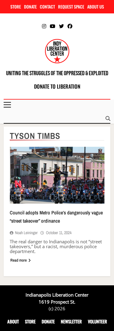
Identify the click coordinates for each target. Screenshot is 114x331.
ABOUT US (95, 6)
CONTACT (47, 6)
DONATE (30, 6)
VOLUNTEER (97, 321)
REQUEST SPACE (71, 6)
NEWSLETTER (71, 321)
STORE (15, 6)
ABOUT (13, 321)
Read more (18, 260)
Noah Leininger (26, 232)
